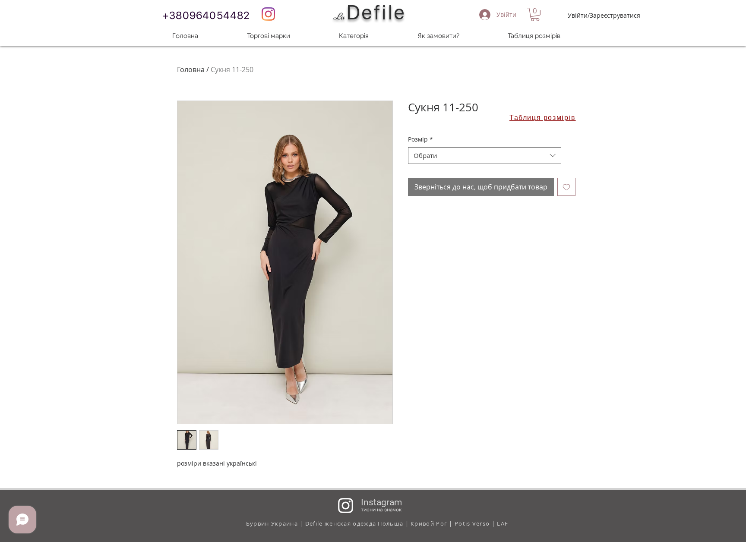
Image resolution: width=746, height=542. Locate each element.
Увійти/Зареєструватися (604, 15)
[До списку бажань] (566, 187)
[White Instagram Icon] (345, 505)
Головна (191, 69)
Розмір (420, 139)
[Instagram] (268, 14)
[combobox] (484, 155)
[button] (535, 14)
